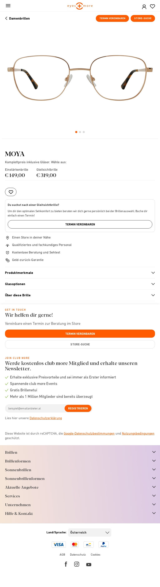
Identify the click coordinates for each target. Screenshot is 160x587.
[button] (144, 7)
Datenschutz (78, 554)
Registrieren (78, 408)
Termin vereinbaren (112, 18)
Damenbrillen (19, 18)
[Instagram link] (76, 564)
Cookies (95, 554)
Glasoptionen (78, 284)
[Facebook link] (66, 564)
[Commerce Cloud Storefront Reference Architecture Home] (80, 6)
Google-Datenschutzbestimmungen (89, 433)
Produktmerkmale (78, 273)
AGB (62, 554)
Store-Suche (142, 18)
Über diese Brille (78, 295)
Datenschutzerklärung (46, 418)
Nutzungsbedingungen (138, 433)
